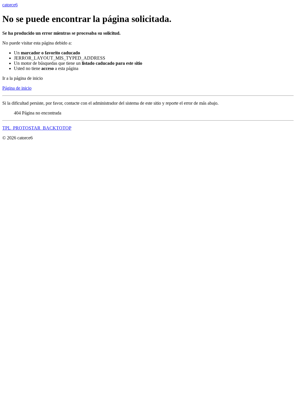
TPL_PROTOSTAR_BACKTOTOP (36, 127)
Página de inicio (17, 88)
